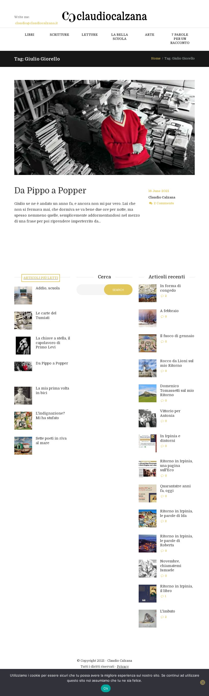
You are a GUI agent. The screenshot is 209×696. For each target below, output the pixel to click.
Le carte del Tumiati (46, 315)
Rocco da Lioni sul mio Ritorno (176, 363)
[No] (202, 682)
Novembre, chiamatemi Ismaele (170, 565)
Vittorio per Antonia (170, 413)
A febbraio (169, 311)
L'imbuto (167, 611)
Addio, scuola (48, 288)
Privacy (123, 666)
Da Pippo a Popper (50, 190)
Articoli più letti (40, 278)
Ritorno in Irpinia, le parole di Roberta (176, 540)
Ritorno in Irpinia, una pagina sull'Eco (176, 465)
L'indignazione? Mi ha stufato (50, 415)
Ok (105, 688)
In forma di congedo (170, 288)
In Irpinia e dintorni (170, 438)
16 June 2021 (158, 191)
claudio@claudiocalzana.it (36, 23)
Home (156, 58)
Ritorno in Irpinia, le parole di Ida (176, 513)
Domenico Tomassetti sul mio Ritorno (177, 390)
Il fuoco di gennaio (177, 336)
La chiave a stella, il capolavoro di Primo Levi (53, 342)
